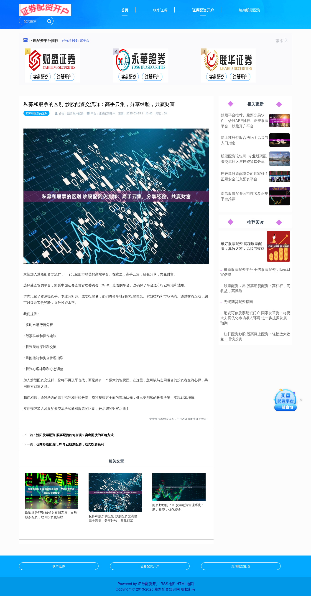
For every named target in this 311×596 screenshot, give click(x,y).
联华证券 (160, 10)
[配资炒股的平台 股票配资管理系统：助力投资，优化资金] (179, 486)
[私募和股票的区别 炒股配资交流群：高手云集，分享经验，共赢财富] (115, 492)
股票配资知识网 (167, 589)
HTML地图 (185, 583)
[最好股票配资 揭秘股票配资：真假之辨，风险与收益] (278, 246)
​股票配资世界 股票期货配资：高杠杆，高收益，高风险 (255, 288)
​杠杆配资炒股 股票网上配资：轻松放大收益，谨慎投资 (255, 336)
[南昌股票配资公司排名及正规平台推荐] (279, 196)
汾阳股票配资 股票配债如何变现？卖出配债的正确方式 (75, 434)
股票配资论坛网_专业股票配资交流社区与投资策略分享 (244, 158)
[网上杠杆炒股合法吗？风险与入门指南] (279, 140)
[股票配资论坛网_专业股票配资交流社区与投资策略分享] (279, 159)
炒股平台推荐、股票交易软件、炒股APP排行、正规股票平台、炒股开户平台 (244, 120)
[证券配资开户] (45, 9)
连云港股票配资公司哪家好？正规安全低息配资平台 (244, 176)
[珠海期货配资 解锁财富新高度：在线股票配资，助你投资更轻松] (51, 490)
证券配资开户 (203, 10)
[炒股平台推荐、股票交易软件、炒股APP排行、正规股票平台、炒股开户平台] (279, 120)
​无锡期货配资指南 (238, 301)
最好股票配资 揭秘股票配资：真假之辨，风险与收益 (243, 246)
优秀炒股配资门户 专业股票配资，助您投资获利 (70, 444)
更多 (280, 41)
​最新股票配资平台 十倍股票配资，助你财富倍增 (255, 272)
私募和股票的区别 (36, 113)
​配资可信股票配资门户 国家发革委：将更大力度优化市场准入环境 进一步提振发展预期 (255, 318)
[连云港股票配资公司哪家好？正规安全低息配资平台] (279, 176)
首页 (124, 10)
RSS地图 (168, 583)
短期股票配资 (249, 10)
